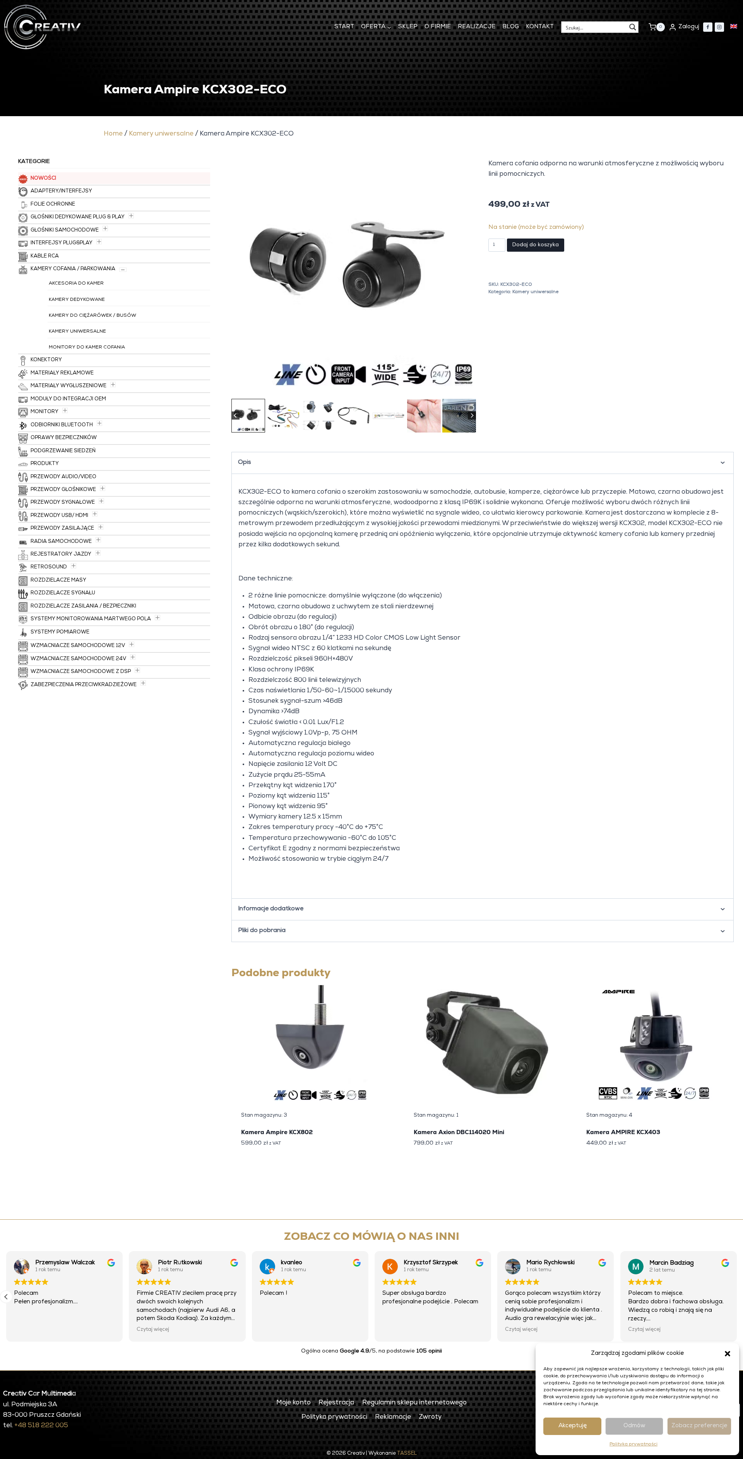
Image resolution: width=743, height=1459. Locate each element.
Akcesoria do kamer (76, 284)
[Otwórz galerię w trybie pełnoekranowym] (468, 389)
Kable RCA (45, 256)
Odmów (634, 1426)
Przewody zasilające (62, 528)
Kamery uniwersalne (161, 134)
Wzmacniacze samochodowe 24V (78, 659)
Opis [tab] (244, 462)
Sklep (408, 27)
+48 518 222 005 (41, 1426)
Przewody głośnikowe (63, 490)
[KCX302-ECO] (353, 274)
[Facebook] (707, 27)
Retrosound (49, 567)
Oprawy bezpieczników (64, 438)
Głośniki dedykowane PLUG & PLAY (78, 217)
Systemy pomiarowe (60, 632)
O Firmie (438, 27)
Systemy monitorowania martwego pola (91, 619)
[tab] (332, 388)
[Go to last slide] (235, 416)
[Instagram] (719, 27)
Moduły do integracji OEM (68, 399)
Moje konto (293, 1403)
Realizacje (476, 27)
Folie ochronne (53, 204)
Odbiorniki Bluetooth (62, 425)
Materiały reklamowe (62, 373)
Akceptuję (572, 1426)
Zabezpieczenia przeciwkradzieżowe (84, 685)
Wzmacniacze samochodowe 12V (78, 646)
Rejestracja (336, 1403)
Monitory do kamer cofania (87, 347)
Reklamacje (393, 1417)
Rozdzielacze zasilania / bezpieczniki (83, 606)
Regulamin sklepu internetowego (414, 1403)
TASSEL (407, 1453)
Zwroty (430, 1417)
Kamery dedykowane (77, 300)
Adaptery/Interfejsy (61, 191)
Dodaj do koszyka (535, 245)
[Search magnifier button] (632, 27)
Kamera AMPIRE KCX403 (623, 1132)
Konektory (46, 360)
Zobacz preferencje (699, 1426)
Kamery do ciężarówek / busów (92, 316)
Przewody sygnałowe (63, 502)
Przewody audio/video (63, 477)
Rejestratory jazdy (61, 554)
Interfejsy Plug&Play (61, 243)
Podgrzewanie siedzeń (63, 451)
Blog (510, 27)
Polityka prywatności (633, 1444)
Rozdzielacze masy (58, 580)
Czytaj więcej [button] (276, 1329)
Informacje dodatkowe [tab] (270, 909)
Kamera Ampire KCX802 (277, 1132)
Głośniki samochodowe (65, 230)
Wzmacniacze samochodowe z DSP (81, 672)
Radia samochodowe (61, 541)
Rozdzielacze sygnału (63, 593)
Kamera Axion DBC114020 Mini (459, 1132)
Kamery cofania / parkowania (73, 269)
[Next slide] (472, 416)
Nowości (43, 178)
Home (113, 134)
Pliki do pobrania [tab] (262, 931)
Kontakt (540, 27)
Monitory (44, 412)
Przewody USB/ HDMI (59, 515)
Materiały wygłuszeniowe (68, 386)
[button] (727, 1354)
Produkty (45, 464)
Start (344, 27)
